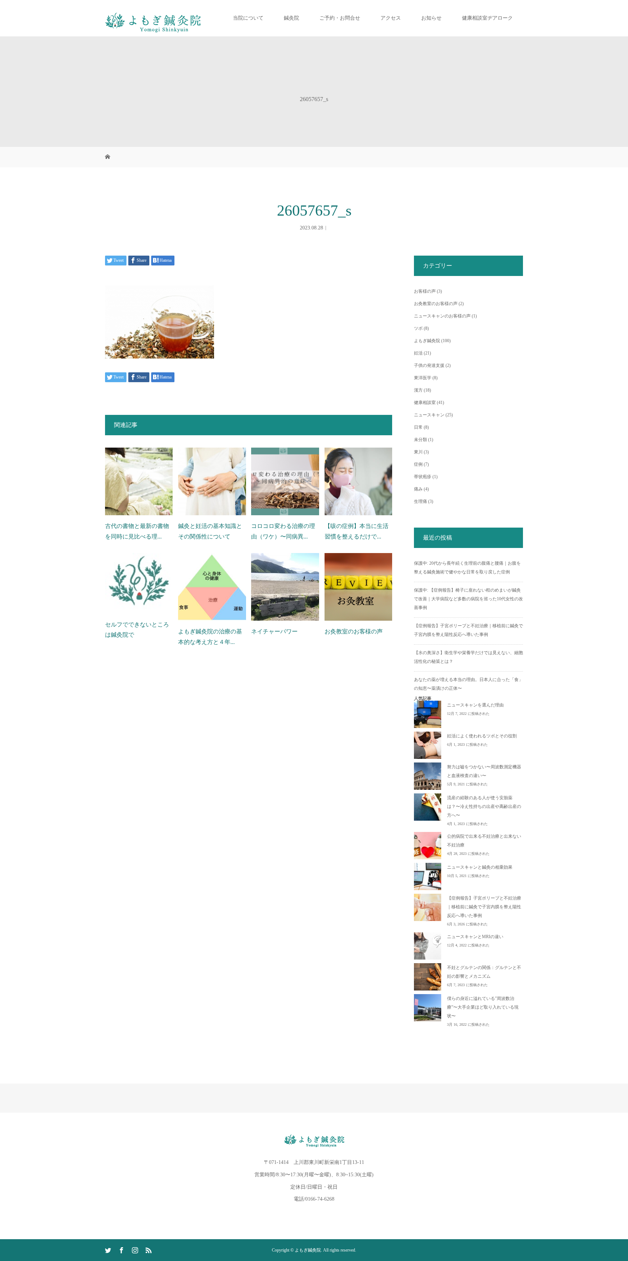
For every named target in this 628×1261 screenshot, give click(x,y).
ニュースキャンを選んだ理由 (475, 705)
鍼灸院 (291, 18)
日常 (418, 427)
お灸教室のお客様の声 (354, 631)
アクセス (391, 18)
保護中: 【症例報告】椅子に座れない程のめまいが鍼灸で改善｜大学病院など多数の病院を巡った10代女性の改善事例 (468, 599)
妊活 (418, 353)
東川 (418, 452)
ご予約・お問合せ (339, 18)
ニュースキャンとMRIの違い (475, 936)
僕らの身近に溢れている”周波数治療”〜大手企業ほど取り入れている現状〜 (483, 1007)
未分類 (420, 439)
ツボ (418, 328)
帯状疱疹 (422, 476)
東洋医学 (422, 377)
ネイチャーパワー (274, 631)
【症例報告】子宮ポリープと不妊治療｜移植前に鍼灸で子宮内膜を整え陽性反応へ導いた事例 (484, 907)
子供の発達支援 (429, 365)
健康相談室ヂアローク (487, 18)
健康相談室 (425, 402)
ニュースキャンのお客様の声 (442, 316)
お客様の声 (425, 291)
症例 (418, 464)
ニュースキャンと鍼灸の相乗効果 (479, 867)
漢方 (418, 390)
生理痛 (420, 501)
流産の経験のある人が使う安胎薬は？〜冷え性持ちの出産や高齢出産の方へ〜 (484, 806)
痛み (418, 489)
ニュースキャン (429, 414)
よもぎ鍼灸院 (427, 340)
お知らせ (431, 18)
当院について (248, 18)
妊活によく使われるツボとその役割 (482, 735)
